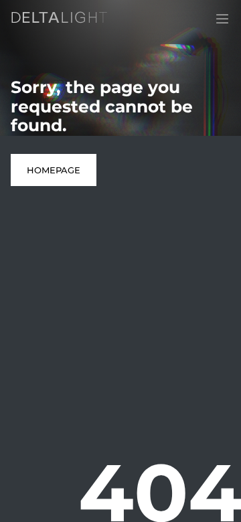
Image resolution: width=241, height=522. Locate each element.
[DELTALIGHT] (61, 20)
